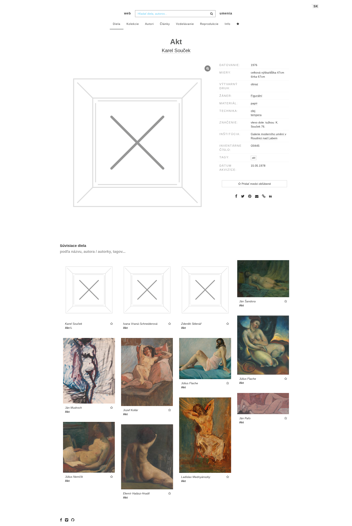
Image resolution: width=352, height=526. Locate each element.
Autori (149, 23)
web (127, 13)
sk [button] (316, 6)
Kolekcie (132, 23)
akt (253, 157)
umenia (226, 13)
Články (165, 23)
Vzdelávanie (185, 23)
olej (253, 110)
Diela (116, 23)
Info (227, 23)
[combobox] (175, 13)
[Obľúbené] (237, 24)
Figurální (256, 95)
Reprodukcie (209, 23)
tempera (256, 115)
